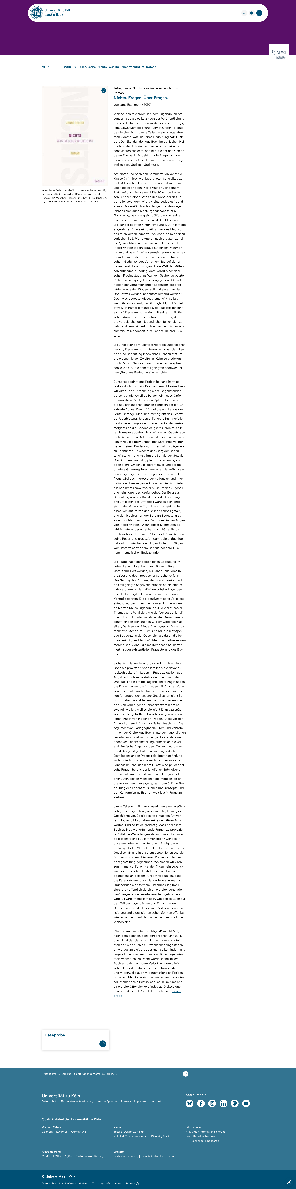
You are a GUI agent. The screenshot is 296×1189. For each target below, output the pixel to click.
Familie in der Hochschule (158, 1156)
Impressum (141, 1101)
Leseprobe (55, 1035)
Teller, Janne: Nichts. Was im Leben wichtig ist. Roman (117, 67)
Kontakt (156, 1101)
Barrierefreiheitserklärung (77, 1101)
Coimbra (47, 1131)
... (60, 67)
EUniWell (62, 1131)
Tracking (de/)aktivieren (107, 1183)
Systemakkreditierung (89, 1156)
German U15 (78, 1131)
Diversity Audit (160, 1136)
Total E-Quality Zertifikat (129, 1131)
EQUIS (57, 1156)
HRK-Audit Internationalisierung (206, 1131)
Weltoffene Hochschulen (201, 1136)
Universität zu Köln (58, 10)
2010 (68, 67)
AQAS (68, 1156)
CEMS (46, 1156)
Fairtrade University (126, 1156)
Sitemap (125, 1101)
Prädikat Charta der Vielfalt (130, 1136)
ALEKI (46, 67)
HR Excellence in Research (202, 1140)
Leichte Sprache (107, 1101)
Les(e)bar (54, 14)
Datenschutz (50, 1101)
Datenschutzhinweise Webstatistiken (65, 1183)
